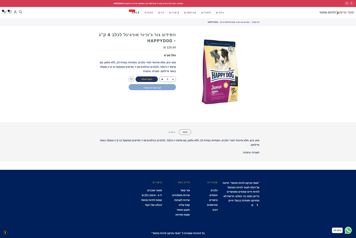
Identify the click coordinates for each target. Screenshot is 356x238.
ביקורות (172, 132)
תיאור (184, 132)
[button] (5, 232)
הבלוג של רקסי (153, 205)
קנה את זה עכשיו (152, 87)
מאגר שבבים (154, 190)
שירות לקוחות (182, 200)
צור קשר (185, 190)
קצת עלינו (184, 205)
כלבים (220, 12)
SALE (135, 12)
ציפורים (174, 12)
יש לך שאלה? (168, 97)
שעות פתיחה (182, 214)
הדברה (149, 12)
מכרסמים (190, 12)
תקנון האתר (183, 209)
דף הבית (255, 22)
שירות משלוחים (181, 195)
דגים (161, 12)
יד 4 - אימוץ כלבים (152, 195)
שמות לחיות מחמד (151, 200)
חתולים (206, 12)
